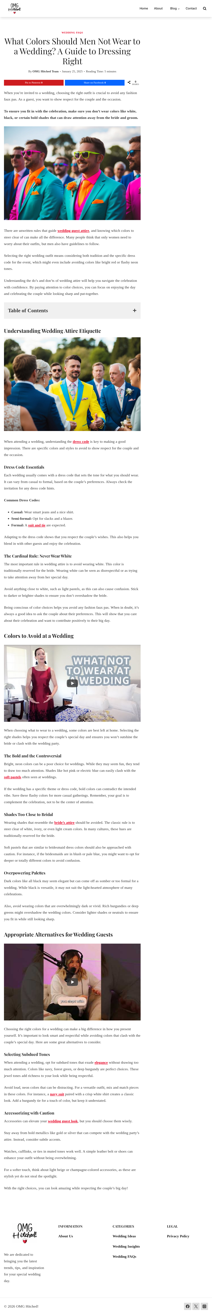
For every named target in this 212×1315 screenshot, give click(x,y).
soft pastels (12, 777)
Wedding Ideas (124, 1236)
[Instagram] (204, 1306)
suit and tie (36, 525)
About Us (65, 1236)
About (158, 8)
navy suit (57, 1094)
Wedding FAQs (72, 32)
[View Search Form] (204, 8)
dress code (81, 441)
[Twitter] (196, 1306)
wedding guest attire (73, 230)
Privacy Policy (178, 1236)
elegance (101, 1062)
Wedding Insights (126, 1246)
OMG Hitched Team (45, 71)
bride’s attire (64, 822)
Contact (191, 8)
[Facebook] (187, 1306)
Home (144, 8)
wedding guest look (63, 1121)
